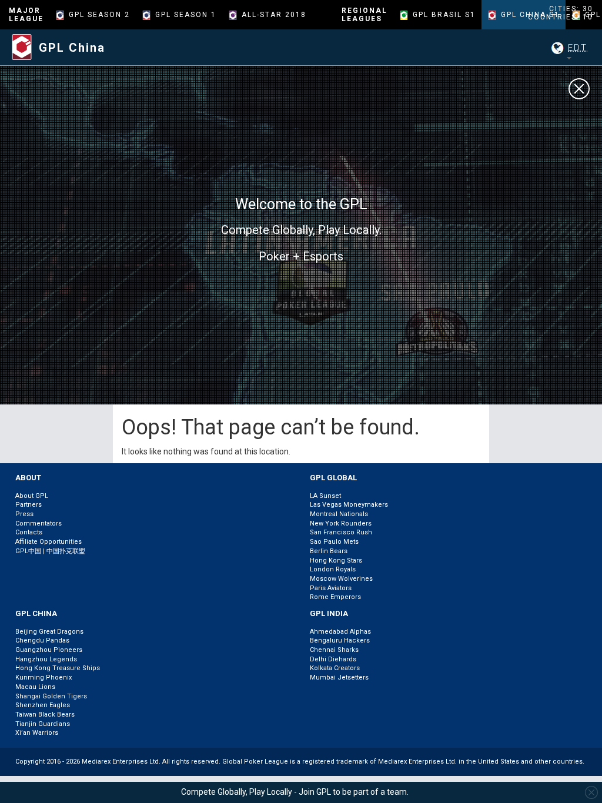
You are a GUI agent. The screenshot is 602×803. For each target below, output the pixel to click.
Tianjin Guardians (42, 724)
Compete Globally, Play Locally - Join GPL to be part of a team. (295, 792)
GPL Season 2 (99, 15)
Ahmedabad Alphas (340, 631)
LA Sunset (325, 496)
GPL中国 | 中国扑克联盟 (50, 551)
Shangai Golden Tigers (51, 696)
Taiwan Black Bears (45, 714)
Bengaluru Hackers (340, 640)
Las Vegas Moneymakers (349, 504)
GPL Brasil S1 (444, 15)
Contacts (28, 532)
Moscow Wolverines (341, 579)
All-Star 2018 (274, 15)
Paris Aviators (331, 588)
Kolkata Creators (335, 668)
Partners (28, 504)
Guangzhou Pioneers (48, 650)
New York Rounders (341, 523)
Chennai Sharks (334, 650)
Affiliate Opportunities (48, 542)
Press (24, 514)
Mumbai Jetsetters (339, 677)
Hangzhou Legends (46, 659)
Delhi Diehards (333, 659)
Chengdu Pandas (42, 640)
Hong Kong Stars (336, 560)
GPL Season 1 (185, 15)
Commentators (38, 523)
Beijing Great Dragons (49, 631)
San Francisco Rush (341, 532)
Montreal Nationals (339, 514)
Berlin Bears (328, 551)
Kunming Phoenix (43, 677)
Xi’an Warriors (36, 733)
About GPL (31, 496)
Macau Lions (35, 687)
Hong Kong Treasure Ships (57, 668)
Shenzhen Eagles (42, 705)
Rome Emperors (335, 597)
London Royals (333, 569)
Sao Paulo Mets (334, 542)
